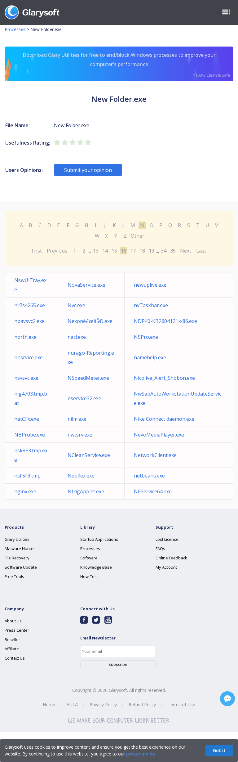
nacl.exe (77, 337)
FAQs (160, 548)
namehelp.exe (150, 357)
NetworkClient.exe (155, 455)
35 (173, 250)
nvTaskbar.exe (151, 305)
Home (49, 704)
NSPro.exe (146, 337)
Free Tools (14, 576)
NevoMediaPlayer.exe (159, 434)
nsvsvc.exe (26, 377)
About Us (13, 621)
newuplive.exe (150, 284)
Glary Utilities (17, 539)
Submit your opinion (88, 170)
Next (185, 250)
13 (96, 250)
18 (142, 250)
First (37, 250)
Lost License (167, 539)
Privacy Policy (103, 704)
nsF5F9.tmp (27, 475)
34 (163, 250)
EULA (72, 704)
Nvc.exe (76, 305)
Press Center (17, 630)
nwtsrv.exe (80, 434)
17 (133, 250)
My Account (166, 567)
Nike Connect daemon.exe (164, 418)
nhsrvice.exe (28, 357)
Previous (57, 250)
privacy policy (141, 754)
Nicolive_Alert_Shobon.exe (164, 377)
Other (137, 235)
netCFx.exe (26, 418)
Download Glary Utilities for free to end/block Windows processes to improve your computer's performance (126, 65)
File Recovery (17, 558)
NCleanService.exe (89, 455)
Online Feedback (171, 558)
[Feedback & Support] (227, 698)
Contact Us (15, 658)
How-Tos (88, 576)
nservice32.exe (84, 398)
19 (151, 250)
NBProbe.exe (29, 434)
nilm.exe (77, 418)
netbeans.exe (149, 475)
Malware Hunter (20, 548)
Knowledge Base (96, 567)
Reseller (12, 639)
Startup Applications (99, 539)
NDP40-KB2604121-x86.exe (165, 321)
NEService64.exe (153, 491)
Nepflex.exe (81, 475)
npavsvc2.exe (29, 321)
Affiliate (12, 649)
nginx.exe (25, 491)
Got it (219, 750)
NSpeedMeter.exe (88, 377)
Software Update (21, 567)
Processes (15, 29)
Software (89, 558)
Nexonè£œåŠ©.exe (90, 321)
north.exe (25, 337)
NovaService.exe (86, 284)
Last (201, 250)
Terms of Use (181, 704)
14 (105, 250)
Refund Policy (142, 704)
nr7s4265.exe (29, 305)
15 (114, 250)
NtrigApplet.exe (86, 491)
